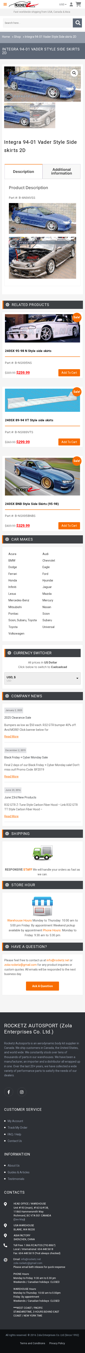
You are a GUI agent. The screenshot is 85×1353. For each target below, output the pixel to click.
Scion (46, 613)
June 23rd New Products (20, 797)
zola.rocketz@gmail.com (20, 964)
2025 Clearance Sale (17, 717)
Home (6, 36)
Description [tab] (23, 171)
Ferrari (12, 573)
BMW (11, 560)
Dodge (12, 567)
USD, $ (11, 677)
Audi (45, 554)
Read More (11, 736)
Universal (48, 627)
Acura (12, 554)
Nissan (46, 607)
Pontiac (13, 613)
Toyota (13, 627)
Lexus (12, 593)
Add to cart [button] (69, 372)
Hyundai (47, 580)
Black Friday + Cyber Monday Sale (26, 757)
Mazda (47, 593)
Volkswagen (16, 633)
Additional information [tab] (61, 171)
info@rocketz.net (58, 960)
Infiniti (12, 587)
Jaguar (47, 587)
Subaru (47, 620)
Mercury (47, 600)
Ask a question (42, 986)
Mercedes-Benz (18, 600)
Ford (45, 573)
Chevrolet (48, 560)
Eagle (46, 567)
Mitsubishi (15, 607)
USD (62, 4)
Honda (12, 580)
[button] (5, 4)
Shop (17, 36)
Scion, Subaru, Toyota (22, 620)
